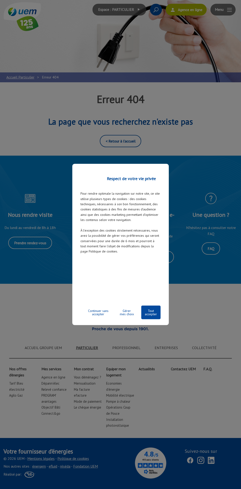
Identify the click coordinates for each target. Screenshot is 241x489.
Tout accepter (151, 312)
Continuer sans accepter (98, 312)
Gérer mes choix (127, 312)
